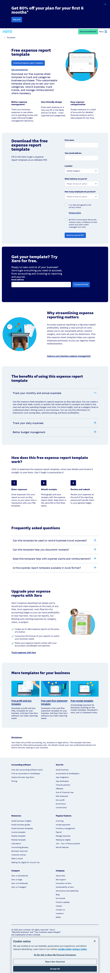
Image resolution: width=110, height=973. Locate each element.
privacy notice (79, 949)
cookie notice (65, 949)
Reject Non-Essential (55, 961)
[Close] (95, 941)
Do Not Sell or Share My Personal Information (55, 954)
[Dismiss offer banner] (105, 4)
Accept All (55, 968)
